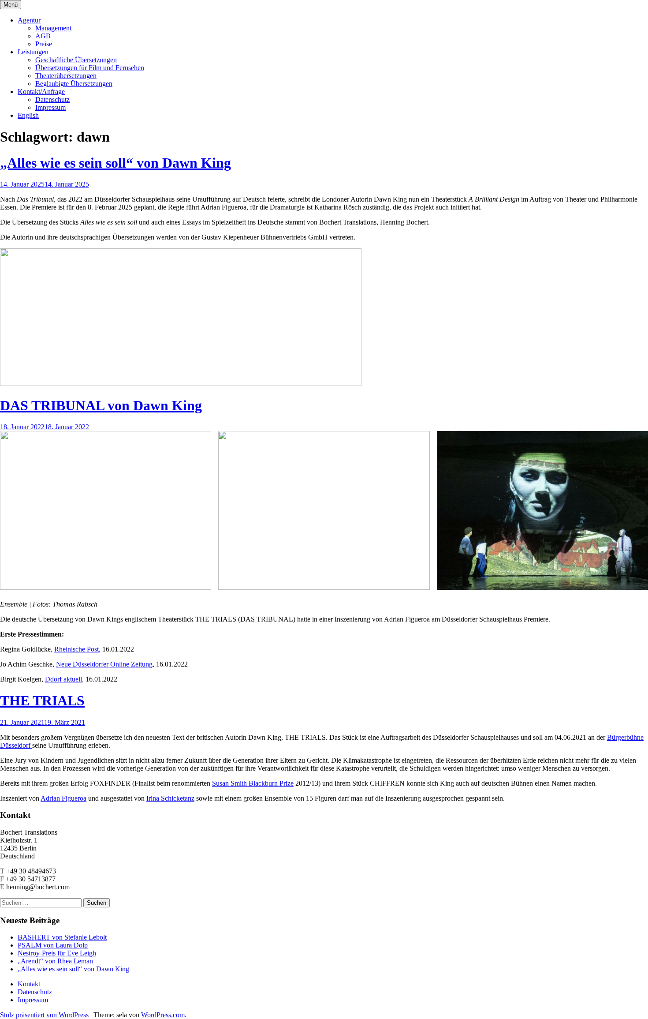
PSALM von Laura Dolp (53, 945)
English (28, 115)
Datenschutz (52, 99)
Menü (11, 4)
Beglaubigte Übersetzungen (73, 83)
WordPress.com (163, 1015)
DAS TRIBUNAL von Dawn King (101, 405)
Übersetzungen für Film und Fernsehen (89, 67)
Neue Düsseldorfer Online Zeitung (104, 664)
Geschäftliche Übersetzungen (76, 60)
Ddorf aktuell (63, 679)
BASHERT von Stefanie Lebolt (62, 937)
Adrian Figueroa (63, 798)
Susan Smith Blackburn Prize (253, 783)
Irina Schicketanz (170, 798)
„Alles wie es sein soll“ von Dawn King (115, 163)
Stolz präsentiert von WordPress (44, 1015)
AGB (43, 36)
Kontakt (29, 984)
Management (53, 28)
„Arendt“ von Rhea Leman (55, 961)
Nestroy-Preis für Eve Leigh (57, 953)
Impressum (50, 107)
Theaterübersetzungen (66, 75)
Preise (43, 44)
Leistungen (33, 52)
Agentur (29, 20)
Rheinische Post (76, 649)
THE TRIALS (42, 700)
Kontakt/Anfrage (41, 91)
